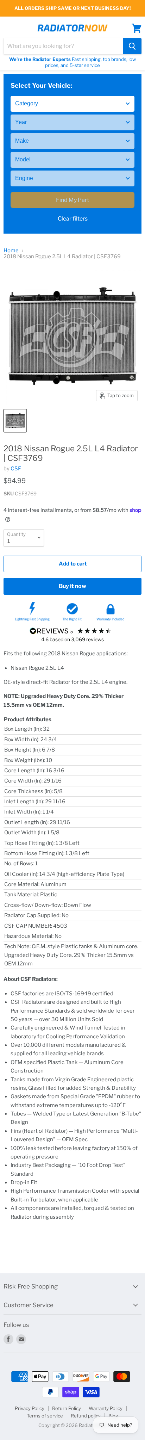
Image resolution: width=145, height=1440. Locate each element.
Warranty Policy (105, 1408)
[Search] (132, 46)
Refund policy (86, 1416)
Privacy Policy (29, 1408)
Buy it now (72, 586)
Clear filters (73, 218)
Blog (113, 1416)
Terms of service (45, 1416)
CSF (16, 468)
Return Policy (66, 1408)
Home (11, 251)
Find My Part (72, 200)
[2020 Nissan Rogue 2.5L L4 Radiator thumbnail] (15, 420)
